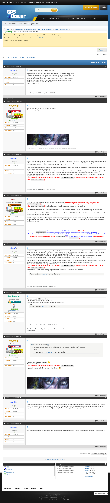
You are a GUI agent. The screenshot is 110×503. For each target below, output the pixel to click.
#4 (105, 195)
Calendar (12, 24)
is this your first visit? (20, 2)
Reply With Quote (101, 96)
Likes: (102, 50)
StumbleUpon (10, 472)
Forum (44, 18)
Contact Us (7, 488)
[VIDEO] (87, 472)
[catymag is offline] (14, 120)
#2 (105, 101)
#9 (105, 423)
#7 (105, 336)
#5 (105, 244)
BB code (87, 466)
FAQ (5, 24)
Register (45, 274)
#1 (105, 66)
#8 (105, 397)
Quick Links (34, 24)
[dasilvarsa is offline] (14, 311)
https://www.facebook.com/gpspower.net (49, 37)
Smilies (87, 468)
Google (8, 475)
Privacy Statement (30, 488)
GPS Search (68, 18)
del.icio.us (9, 469)
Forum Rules (81, 18)
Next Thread (60, 459)
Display (103, 62)
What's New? (55, 18)
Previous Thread (51, 459)
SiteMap (17, 488)
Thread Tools (95, 62)
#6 (105, 292)
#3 (105, 154)
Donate (93, 18)
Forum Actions (22, 24)
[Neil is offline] (14, 214)
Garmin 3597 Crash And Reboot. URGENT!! (21, 58)
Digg (7, 467)
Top (105, 453)
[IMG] (86, 470)
